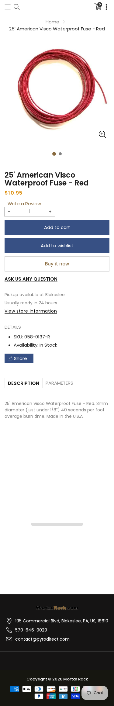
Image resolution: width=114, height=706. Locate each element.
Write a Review (24, 203)
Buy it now (57, 264)
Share (20, 358)
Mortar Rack (75, 679)
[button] (8, 7)
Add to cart (57, 227)
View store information (31, 311)
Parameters (59, 383)
